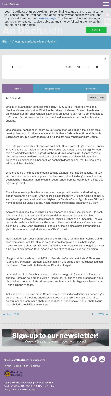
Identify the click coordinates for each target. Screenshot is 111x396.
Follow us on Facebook (85, 359)
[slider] (40, 67)
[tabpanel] (55, 201)
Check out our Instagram (93, 359)
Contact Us (102, 359)
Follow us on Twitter (76, 359)
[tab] (17, 88)
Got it (96, 30)
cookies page (47, 18)
